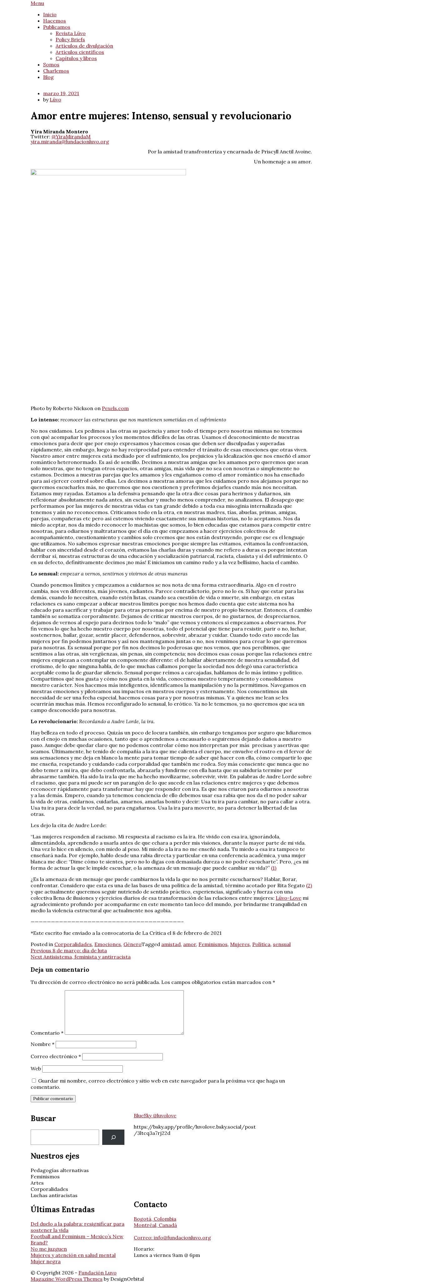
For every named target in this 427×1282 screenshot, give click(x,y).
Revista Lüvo (71, 33)
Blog (48, 77)
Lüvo (55, 99)
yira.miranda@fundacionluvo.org (70, 141)
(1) (273, 868)
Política (261, 944)
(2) (309, 885)
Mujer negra (46, 1261)
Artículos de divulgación (84, 46)
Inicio (50, 14)
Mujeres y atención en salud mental (73, 1255)
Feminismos (213, 944)
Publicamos (56, 27)
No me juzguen (49, 1249)
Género (132, 944)
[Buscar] (113, 1137)
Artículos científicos (80, 52)
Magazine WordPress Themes (67, 1279)
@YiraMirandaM (71, 136)
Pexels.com (115, 408)
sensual (282, 944)
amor (189, 944)
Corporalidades (73, 944)
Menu (37, 3)
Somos (51, 64)
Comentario (47, 1033)
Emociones (107, 944)
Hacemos (54, 21)
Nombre (42, 1044)
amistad (171, 944)
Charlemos (56, 71)
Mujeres (240, 944)
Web (36, 1068)
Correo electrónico (56, 1056)
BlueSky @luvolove (155, 1115)
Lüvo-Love (288, 898)
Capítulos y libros (76, 58)
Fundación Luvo (97, 1272)
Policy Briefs (70, 39)
